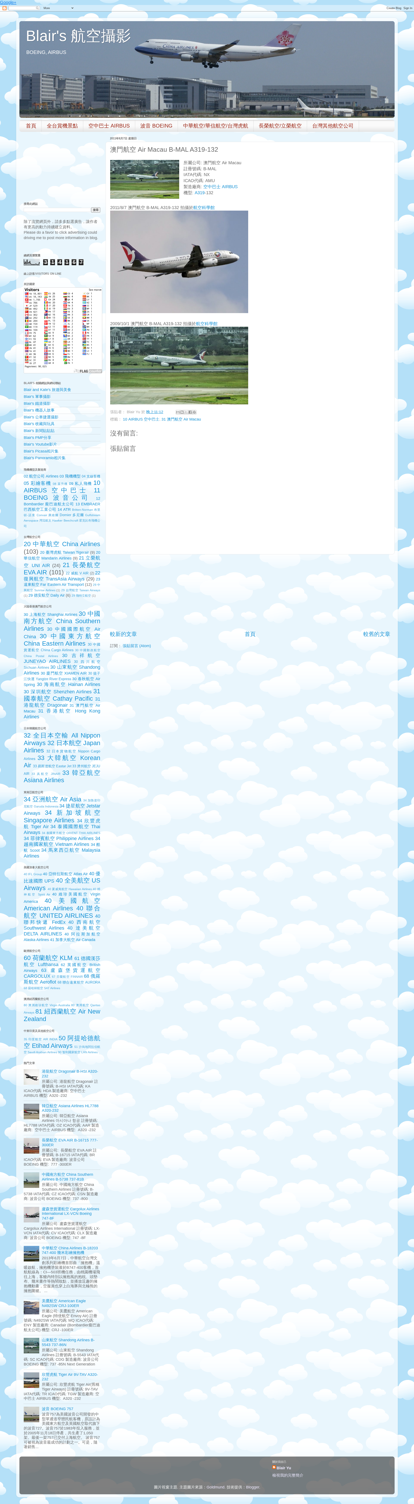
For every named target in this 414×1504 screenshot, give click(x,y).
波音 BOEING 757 (57, 1409)
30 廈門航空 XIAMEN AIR (64, 673)
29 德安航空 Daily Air (46, 595)
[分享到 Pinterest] (194, 412)
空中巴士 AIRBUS (109, 126)
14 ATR (64, 509)
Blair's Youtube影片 (40, 444)
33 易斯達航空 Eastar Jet (52, 766)
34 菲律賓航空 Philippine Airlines (59, 838)
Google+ (8, 2)
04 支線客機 (91, 476)
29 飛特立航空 (81, 595)
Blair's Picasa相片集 (41, 451)
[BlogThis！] (182, 412)
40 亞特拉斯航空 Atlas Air (65, 874)
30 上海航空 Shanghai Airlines (50, 614)
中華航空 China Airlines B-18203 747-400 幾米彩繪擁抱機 (70, 1250)
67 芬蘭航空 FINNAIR (67, 976)
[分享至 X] (186, 412)
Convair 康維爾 (48, 515)
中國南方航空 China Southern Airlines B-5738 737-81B (67, 1176)
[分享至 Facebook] (190, 412)
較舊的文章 (376, 634)
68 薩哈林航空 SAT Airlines (42, 988)
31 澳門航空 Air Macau (181, 419)
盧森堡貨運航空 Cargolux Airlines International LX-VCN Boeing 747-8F (70, 1213)
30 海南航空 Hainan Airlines (68, 684)
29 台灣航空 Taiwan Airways (80, 590)
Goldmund (215, 1487)
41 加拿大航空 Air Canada (72, 940)
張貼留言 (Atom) (137, 646)
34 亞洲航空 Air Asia (52, 799)
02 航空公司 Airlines (41, 476)
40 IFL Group (33, 874)
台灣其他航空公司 (333, 126)
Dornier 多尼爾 (72, 515)
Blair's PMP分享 (37, 437)
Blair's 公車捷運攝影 (41, 417)
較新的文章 (123, 634)
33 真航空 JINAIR (46, 774)
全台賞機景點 (62, 126)
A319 (200, 192)
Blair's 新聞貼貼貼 (39, 431)
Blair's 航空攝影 (78, 35)
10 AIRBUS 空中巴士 (141, 419)
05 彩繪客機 (37, 483)
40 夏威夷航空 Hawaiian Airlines (70, 889)
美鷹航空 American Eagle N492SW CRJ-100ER (64, 1303)
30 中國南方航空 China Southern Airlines (62, 621)
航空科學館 (204, 207)
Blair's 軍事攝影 (37, 396)
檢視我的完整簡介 (287, 1475)
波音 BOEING (156, 126)
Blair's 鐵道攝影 (37, 403)
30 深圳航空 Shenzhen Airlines (58, 691)
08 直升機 (60, 484)
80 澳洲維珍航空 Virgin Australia (47, 1005)
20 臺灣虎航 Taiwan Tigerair (64, 552)
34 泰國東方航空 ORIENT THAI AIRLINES (71, 833)
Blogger (252, 1487)
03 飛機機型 (70, 476)
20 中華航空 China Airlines (62, 544)
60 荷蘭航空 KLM (48, 957)
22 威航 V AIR (77, 573)
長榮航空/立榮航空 (280, 126)
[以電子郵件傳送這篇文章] (178, 412)
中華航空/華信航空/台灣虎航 (215, 126)
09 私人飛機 (80, 483)
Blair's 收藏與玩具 (39, 424)
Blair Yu (284, 1468)
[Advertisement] (250, 592)
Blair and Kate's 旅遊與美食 (47, 390)
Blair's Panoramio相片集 (45, 458)
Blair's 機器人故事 (39, 410)
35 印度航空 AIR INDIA (40, 1039)
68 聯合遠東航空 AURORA (79, 982)
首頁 (31, 126)
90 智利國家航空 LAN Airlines (78, 1052)
